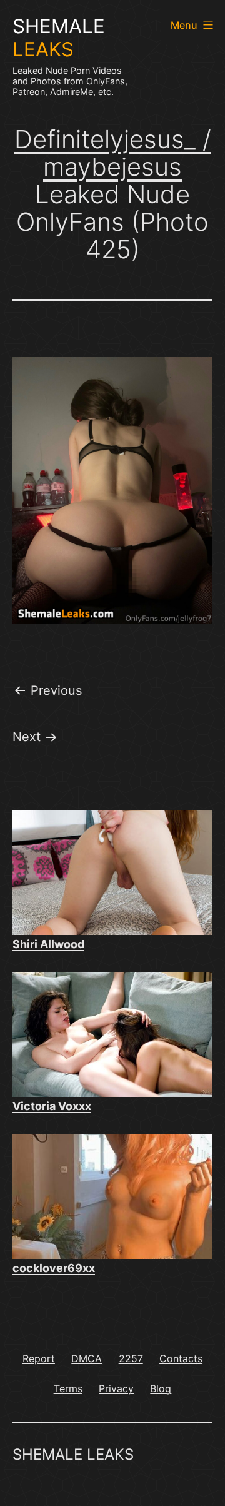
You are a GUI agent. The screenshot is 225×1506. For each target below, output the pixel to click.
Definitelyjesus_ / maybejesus (112, 153)
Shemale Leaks (73, 1454)
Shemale (58, 37)
